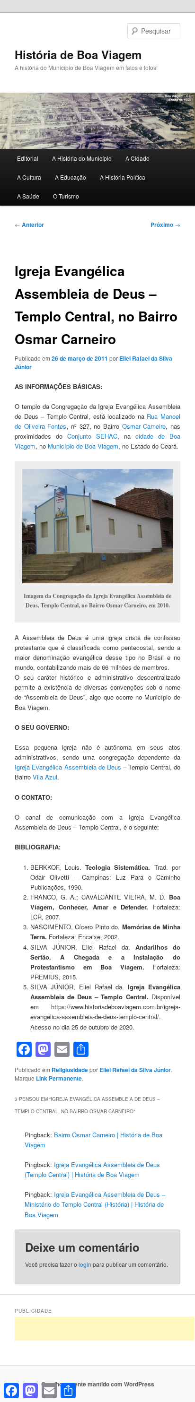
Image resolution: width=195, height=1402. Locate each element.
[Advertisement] (105, 1329)
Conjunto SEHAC (92, 436)
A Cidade (137, 158)
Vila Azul (45, 776)
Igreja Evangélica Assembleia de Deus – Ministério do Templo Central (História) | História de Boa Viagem (95, 1204)
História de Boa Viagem (78, 54)
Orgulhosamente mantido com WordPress (97, 1384)
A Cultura (29, 177)
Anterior (29, 224)
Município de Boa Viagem (83, 445)
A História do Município (82, 158)
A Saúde (28, 196)
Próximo (165, 224)
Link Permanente (59, 1078)
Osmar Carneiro (144, 426)
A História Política (122, 177)
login (85, 1264)
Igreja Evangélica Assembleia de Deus (68, 766)
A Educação (70, 177)
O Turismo (66, 196)
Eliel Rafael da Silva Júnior (135, 1069)
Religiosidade (70, 1069)
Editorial (27, 158)
